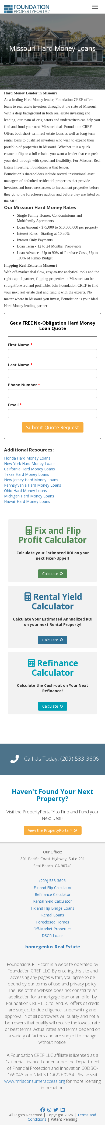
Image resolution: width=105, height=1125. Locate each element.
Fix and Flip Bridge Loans (52, 908)
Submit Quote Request (52, 427)
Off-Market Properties (52, 928)
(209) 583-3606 (79, 758)
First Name (20, 344)
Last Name (20, 364)
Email (15, 404)
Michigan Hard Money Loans (29, 496)
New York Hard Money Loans (29, 463)
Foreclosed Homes (52, 922)
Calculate (50, 573)
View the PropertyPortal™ (51, 830)
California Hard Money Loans (29, 468)
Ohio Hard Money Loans (25, 490)
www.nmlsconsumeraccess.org (34, 1081)
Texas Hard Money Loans (26, 474)
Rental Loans (52, 915)
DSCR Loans (53, 935)
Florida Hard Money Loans (27, 458)
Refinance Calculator (53, 894)
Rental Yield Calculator (52, 901)
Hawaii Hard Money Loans (27, 501)
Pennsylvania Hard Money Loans (32, 485)
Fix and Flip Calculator (53, 887)
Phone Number (24, 384)
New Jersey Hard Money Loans (31, 479)
